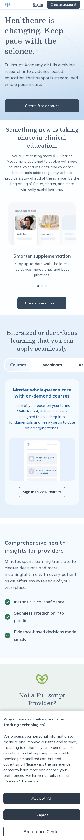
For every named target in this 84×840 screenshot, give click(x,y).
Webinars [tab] (52, 364)
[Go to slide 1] (38, 286)
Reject (41, 815)
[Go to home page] (7, 5)
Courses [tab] (18, 364)
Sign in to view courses (42, 492)
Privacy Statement (22, 781)
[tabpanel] (42, 441)
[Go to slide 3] (46, 286)
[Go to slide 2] (42, 286)
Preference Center (42, 831)
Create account (63, 4)
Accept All (42, 798)
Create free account (42, 106)
